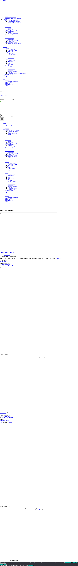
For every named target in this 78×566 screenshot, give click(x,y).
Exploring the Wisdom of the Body (14, 22)
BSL (1, 91)
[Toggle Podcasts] (21, 173)
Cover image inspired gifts (13, 81)
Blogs (9, 63)
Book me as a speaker (9, 34)
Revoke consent (31, 565)
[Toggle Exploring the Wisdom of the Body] (21, 153)
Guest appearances (11, 55)
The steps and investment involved (14, 23)
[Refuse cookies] (6, 564)
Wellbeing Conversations (12, 56)
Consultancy (10, 28)
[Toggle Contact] (21, 123)
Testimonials (10, 32)
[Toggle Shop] (21, 195)
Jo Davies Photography (5, 264)
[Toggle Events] (21, 191)
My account (7, 87)
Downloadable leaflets (12, 49)
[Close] (2, 119)
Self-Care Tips (10, 53)
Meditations (7, 83)
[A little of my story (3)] (28, 249)
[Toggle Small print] (21, 179)
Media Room (7, 35)
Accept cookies (67, 562)
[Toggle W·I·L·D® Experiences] (21, 151)
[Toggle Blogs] (21, 176)
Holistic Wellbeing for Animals (11, 30)
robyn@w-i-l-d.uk (3, 95)
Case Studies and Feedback (13, 33)
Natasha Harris (3, 261)
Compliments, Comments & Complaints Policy (17, 73)
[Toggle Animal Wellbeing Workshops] (21, 155)
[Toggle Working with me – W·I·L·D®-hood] (21, 130)
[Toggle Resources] (21, 161)
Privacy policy (10, 70)
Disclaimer (10, 72)
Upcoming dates (11, 39)
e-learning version (11, 41)
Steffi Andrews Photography (7, 265)
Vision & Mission (11, 66)
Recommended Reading (12, 50)
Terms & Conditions (11, 69)
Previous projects (11, 61)
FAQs (9, 24)
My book (4, 45)
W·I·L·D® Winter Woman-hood (14, 21)
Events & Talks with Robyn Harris (11, 77)
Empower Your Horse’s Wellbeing (14, 43)
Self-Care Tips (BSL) (12, 54)
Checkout (7, 86)
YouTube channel (11, 58)
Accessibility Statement (12, 71)
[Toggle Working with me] (21, 129)
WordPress (10, 270)
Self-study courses (8, 82)
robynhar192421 (7, 255)
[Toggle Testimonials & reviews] (21, 144)
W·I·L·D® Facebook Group (10, 17)
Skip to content (3, 0)
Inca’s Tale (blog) (11, 64)
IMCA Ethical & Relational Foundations (15, 67)
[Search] (13, 99)
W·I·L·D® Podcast (11, 60)
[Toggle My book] (21, 196)
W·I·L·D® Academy (9, 25)
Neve (1, 270)
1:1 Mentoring (10, 29)
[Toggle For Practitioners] (21, 140)
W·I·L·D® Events (8, 76)
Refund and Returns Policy (10, 88)
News (4, 44)
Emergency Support (9, 74)
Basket (6, 85)
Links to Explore (11, 51)
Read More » (58, 258)
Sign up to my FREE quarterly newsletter (13, 18)
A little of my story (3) (7, 252)
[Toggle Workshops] (21, 150)
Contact (6, 16)
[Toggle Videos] (21, 166)
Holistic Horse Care (9, 84)
